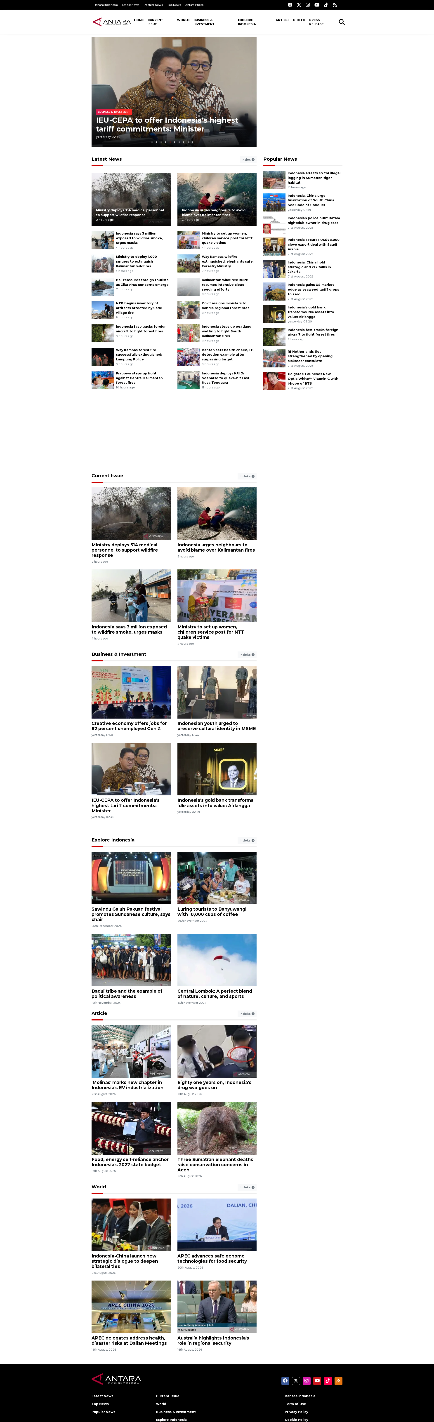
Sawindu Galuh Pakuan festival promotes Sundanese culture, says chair (131, 914)
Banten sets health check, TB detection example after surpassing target (228, 355)
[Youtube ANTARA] (317, 5)
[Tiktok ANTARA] (326, 5)
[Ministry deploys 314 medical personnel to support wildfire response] (131, 199)
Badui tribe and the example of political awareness (127, 993)
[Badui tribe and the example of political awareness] (131, 960)
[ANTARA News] (112, 22)
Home (139, 20)
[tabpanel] (174, 92)
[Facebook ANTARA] (290, 5)
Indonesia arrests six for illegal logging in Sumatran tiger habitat (314, 178)
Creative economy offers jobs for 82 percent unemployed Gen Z (129, 726)
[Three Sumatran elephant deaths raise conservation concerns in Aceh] (217, 1128)
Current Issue (155, 22)
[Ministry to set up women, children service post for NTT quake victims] (188, 240)
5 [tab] (170, 142)
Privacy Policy (296, 1412)
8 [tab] (183, 142)
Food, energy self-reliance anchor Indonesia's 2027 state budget (130, 1162)
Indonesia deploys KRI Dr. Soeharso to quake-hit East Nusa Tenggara (225, 378)
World (183, 20)
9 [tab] (188, 142)
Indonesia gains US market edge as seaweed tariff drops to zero (313, 289)
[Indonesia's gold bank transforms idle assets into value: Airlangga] (274, 314)
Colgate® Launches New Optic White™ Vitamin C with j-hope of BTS (313, 378)
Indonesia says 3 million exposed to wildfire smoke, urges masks (139, 238)
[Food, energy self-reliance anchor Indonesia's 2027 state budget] (131, 1128)
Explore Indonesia (247, 22)
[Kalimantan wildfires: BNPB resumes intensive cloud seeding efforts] (188, 286)
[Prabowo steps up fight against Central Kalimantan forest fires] (103, 380)
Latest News (130, 5)
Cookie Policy (296, 1420)
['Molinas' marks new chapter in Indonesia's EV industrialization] (131, 1051)
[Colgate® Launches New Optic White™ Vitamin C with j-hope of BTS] (274, 380)
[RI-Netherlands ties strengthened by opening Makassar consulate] (274, 358)
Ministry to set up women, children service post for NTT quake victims (227, 238)
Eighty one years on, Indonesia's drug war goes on (214, 1085)
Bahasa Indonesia (106, 5)
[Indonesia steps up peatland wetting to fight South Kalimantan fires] (188, 333)
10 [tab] (192, 142)
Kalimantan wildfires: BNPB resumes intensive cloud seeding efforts (225, 284)
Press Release (316, 22)
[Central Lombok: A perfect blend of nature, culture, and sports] (217, 960)
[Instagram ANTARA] (308, 5)
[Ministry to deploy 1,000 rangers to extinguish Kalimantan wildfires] (103, 263)
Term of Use (295, 1404)
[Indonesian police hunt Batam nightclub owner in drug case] (274, 224)
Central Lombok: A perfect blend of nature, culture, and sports (214, 993)
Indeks (246, 476)
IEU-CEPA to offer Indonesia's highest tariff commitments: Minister (126, 805)
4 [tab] (165, 142)
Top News (174, 5)
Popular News (153, 5)
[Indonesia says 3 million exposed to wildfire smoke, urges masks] (103, 240)
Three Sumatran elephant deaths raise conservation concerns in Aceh (215, 1165)
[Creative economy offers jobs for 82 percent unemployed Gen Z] (131, 692)
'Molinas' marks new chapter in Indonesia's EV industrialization (127, 1085)
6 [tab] (174, 142)
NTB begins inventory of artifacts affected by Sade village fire (139, 308)
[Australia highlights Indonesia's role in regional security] (217, 1306)
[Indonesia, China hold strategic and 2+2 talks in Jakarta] (274, 269)
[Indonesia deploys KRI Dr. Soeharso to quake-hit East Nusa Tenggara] (188, 380)
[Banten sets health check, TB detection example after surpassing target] (188, 356)
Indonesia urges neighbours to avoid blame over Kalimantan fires (216, 547)
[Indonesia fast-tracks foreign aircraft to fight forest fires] (103, 333)
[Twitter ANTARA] (299, 5)
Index (247, 159)
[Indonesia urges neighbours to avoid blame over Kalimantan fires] (217, 199)
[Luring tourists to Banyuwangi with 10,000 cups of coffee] (217, 877)
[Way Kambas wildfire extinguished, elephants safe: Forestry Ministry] (188, 263)
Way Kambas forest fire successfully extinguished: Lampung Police (139, 355)
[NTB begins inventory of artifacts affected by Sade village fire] (103, 310)
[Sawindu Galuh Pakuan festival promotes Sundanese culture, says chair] (131, 877)
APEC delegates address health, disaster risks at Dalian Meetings (129, 1340)
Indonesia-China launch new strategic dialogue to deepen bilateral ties (125, 1261)
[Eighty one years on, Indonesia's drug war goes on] (217, 1051)
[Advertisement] (302, 69)
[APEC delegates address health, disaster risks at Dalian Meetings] (131, 1306)
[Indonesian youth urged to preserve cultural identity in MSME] (217, 692)
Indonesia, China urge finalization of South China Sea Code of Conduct (311, 200)
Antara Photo (194, 5)
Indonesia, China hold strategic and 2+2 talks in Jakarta (309, 267)
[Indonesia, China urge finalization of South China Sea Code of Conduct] (274, 202)
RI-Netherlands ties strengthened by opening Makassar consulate (310, 356)
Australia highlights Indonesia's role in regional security (213, 1340)
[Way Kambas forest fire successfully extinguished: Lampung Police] (103, 356)
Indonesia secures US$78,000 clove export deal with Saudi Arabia (314, 244)
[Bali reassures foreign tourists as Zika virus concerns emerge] (103, 286)
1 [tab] (152, 142)
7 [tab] (179, 142)
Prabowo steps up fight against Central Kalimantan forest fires (139, 378)
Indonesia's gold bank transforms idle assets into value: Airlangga (166, 124)
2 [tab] (156, 142)
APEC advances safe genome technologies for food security (212, 1258)
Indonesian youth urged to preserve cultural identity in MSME (216, 726)
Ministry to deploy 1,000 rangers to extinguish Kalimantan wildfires (136, 261)
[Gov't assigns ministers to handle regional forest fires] (188, 310)
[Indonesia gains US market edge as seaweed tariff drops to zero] (274, 291)
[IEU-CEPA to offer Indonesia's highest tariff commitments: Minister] (131, 769)
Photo (299, 20)
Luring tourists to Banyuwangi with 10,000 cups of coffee (212, 911)
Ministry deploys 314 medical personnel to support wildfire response (125, 550)
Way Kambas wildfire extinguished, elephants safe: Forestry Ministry (228, 261)
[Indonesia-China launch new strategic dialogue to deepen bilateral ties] (131, 1224)
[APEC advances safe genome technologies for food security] (217, 1224)
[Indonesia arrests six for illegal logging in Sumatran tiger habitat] (274, 179)
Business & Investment (204, 22)
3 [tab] (161, 142)
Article (283, 20)
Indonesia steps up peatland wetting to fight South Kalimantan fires (226, 331)
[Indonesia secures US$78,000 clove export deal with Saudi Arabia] (274, 246)
